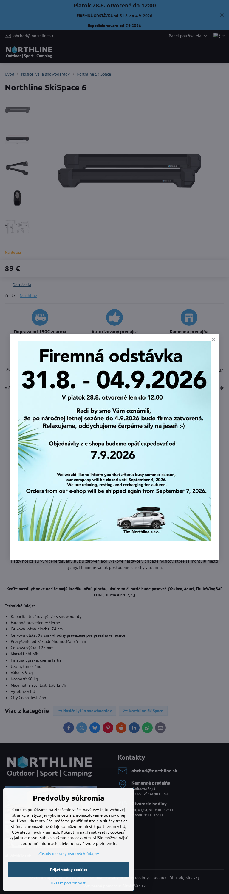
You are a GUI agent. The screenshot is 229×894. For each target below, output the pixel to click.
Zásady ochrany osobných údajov (68, 853)
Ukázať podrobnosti (69, 883)
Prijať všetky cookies (68, 869)
